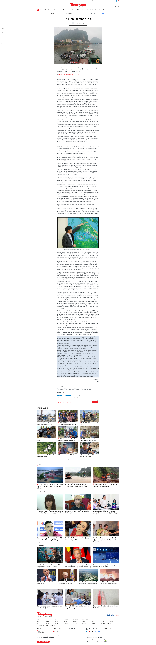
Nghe (2, 29)
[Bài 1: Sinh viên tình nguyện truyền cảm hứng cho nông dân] (89, 432)
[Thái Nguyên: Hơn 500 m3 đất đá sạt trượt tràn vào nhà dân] (106, 475)
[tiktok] (93, 631)
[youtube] (118, 1)
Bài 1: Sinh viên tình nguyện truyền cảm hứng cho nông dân (88, 439)
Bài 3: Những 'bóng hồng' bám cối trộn (89, 423)
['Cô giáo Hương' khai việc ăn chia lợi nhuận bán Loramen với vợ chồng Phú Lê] (50, 502)
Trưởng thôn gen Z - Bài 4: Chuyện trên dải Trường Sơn (45, 455)
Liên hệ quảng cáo (57, 628)
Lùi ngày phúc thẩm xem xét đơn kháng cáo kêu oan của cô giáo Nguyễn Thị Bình (106, 513)
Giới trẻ (69, 9)
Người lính (84, 9)
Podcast (66, 619)
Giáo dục (100, 9)
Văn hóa (91, 9)
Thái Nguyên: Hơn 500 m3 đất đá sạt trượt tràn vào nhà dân (105, 485)
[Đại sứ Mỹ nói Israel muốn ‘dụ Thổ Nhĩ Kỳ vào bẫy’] (46, 575)
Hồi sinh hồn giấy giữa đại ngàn (66, 454)
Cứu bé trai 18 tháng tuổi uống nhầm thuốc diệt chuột (105, 607)
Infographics (85, 619)
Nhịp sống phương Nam (50, 625)
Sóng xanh (50, 9)
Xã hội (41, 9)
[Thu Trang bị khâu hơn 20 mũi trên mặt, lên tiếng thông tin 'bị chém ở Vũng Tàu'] (106, 528)
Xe (37, 623)
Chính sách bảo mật (109, 628)
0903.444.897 (73, 630)
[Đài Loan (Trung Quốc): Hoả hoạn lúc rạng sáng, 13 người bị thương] (109, 575)
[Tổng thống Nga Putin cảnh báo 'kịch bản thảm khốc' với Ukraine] (67, 575)
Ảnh (56, 619)
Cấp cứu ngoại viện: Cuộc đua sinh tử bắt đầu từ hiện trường (49, 607)
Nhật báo (48, 619)
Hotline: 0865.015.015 (60, 0)
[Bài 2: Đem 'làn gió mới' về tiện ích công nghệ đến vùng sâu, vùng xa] (68, 432)
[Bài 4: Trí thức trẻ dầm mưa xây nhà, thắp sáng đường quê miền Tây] (68, 416)
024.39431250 (41, 632)
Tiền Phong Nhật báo (71, 0)
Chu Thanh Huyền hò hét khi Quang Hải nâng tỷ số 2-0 (77, 539)
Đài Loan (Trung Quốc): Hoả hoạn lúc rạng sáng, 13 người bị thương (109, 582)
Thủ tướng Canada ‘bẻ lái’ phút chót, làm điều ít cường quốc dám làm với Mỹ (78, 566)
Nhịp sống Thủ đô (40, 625)
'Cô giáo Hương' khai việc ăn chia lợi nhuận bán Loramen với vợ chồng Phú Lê (50, 513)
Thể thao (79, 9)
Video (114, 9)
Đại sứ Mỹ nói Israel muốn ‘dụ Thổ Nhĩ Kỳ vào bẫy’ (45, 582)
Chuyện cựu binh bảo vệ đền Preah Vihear (46, 439)
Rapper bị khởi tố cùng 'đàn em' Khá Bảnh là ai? (77, 512)
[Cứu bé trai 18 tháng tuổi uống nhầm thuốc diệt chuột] (106, 597)
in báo (97, 13)
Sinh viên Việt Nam (82, 0)
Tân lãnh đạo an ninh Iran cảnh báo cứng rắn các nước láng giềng (49, 566)
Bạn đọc (93, 623)
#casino (78, 389)
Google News (103, 13)
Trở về (2, 42)
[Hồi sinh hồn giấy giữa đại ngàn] (68, 448)
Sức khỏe (60, 9)
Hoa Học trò (90, 0)
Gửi (94, 401)
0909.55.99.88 (57, 630)
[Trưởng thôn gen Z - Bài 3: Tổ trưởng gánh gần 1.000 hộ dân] (89, 448)
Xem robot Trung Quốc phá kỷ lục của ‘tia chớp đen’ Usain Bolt (105, 566)
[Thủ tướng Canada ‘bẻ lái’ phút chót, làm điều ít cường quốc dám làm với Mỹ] (78, 555)
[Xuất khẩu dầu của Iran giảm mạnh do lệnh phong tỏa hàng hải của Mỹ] (88, 575)
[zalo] (96, 632)
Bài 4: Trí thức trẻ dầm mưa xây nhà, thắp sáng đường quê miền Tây (67, 423)
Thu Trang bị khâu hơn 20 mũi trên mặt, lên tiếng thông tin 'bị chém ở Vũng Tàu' (105, 540)
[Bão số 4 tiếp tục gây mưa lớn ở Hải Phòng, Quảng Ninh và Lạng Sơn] (78, 475)
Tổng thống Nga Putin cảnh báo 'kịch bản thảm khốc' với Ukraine (67, 582)
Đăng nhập (59, 395)
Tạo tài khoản (68, 395)
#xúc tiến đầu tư (70, 389)
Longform (75, 619)
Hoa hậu (110, 9)
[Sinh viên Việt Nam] (110, 615)
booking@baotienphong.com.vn (60, 631)
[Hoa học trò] (117, 615)
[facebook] (116, 1)
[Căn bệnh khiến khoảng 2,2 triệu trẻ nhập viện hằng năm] (78, 597)
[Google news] (99, 632)
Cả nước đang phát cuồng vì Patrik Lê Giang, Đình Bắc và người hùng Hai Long (49, 540)
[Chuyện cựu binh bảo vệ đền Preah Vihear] (46, 432)
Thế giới (64, 9)
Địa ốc (55, 9)
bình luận (100, 13)
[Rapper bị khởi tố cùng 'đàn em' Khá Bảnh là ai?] (78, 502)
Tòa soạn (96, 0)
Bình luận (2, 39)
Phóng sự (69, 13)
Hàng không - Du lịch (105, 623)
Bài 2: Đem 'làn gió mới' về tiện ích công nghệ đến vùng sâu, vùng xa (67, 439)
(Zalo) (62, 630)
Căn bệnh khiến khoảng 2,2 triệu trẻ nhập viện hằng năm (77, 607)
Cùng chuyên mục (43, 408)
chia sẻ (92, 13)
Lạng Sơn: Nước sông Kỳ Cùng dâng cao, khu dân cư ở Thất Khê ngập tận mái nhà (50, 486)
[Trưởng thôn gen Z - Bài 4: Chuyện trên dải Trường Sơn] (46, 448)
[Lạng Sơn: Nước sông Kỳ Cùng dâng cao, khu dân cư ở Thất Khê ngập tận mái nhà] (50, 475)
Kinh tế (45, 9)
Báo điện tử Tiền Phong (78, 5)
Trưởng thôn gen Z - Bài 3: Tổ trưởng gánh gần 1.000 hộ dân (89, 455)
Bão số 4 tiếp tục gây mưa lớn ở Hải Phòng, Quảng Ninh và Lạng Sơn (76, 485)
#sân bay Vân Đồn (86, 389)
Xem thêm (118, 10)
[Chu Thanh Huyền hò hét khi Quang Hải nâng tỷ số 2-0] (78, 528)
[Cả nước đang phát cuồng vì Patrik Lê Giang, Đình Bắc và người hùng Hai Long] (50, 528)
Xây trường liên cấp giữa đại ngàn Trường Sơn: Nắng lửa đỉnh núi (45, 423)
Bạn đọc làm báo (44, 641)
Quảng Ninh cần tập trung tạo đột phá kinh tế (68, 74)
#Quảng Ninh (61, 389)
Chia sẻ (2, 32)
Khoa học (105, 9)
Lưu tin (2, 36)
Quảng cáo (102, 0)
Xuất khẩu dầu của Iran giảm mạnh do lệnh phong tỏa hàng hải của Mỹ (88, 582)
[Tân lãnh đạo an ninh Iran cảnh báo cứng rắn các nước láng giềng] (50, 555)
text (94, 13)
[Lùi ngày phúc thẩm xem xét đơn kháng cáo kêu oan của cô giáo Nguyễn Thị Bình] (106, 502)
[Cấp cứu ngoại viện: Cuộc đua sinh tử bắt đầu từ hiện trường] (50, 597)
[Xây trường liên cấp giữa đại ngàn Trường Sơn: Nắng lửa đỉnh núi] (46, 416)
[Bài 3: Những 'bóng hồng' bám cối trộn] (89, 416)
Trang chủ (38, 10)
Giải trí (96, 9)
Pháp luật (74, 9)
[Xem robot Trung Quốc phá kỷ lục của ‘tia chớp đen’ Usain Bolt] (106, 555)
